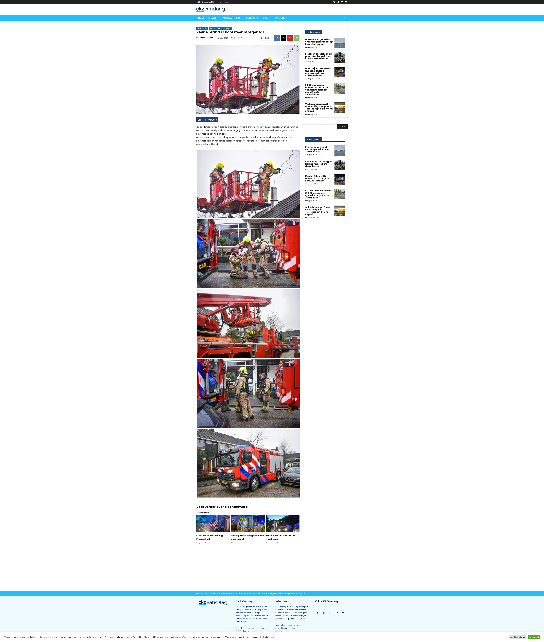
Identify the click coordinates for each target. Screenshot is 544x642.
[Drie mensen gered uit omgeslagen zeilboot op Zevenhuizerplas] (339, 43)
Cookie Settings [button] (517, 637)
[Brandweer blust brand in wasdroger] (282, 523)
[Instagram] (334, 2)
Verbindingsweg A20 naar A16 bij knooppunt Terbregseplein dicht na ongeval (319, 108)
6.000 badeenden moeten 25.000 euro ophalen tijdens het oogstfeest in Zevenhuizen (316, 90)
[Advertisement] (247, 570)
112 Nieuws (202, 28)
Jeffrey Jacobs (206, 38)
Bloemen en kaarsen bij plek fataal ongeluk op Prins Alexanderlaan (318, 56)
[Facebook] (330, 2)
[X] (338, 2)
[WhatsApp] (296, 38)
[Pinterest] (290, 38)
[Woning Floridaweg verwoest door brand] (248, 523)
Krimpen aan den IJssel (220, 28)
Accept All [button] (534, 637)
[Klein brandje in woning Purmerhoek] (213, 523)
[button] (344, 18)
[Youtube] (342, 2)
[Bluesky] (346, 2)
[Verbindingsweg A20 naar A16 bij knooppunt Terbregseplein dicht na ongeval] (339, 107)
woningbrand (203, 513)
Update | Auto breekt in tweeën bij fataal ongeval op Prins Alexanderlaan (318, 72)
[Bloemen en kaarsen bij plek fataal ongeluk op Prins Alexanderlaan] (339, 57)
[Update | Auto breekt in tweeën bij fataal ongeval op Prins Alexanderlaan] (339, 72)
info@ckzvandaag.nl (283, 631)
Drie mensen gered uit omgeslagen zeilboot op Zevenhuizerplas (319, 42)
